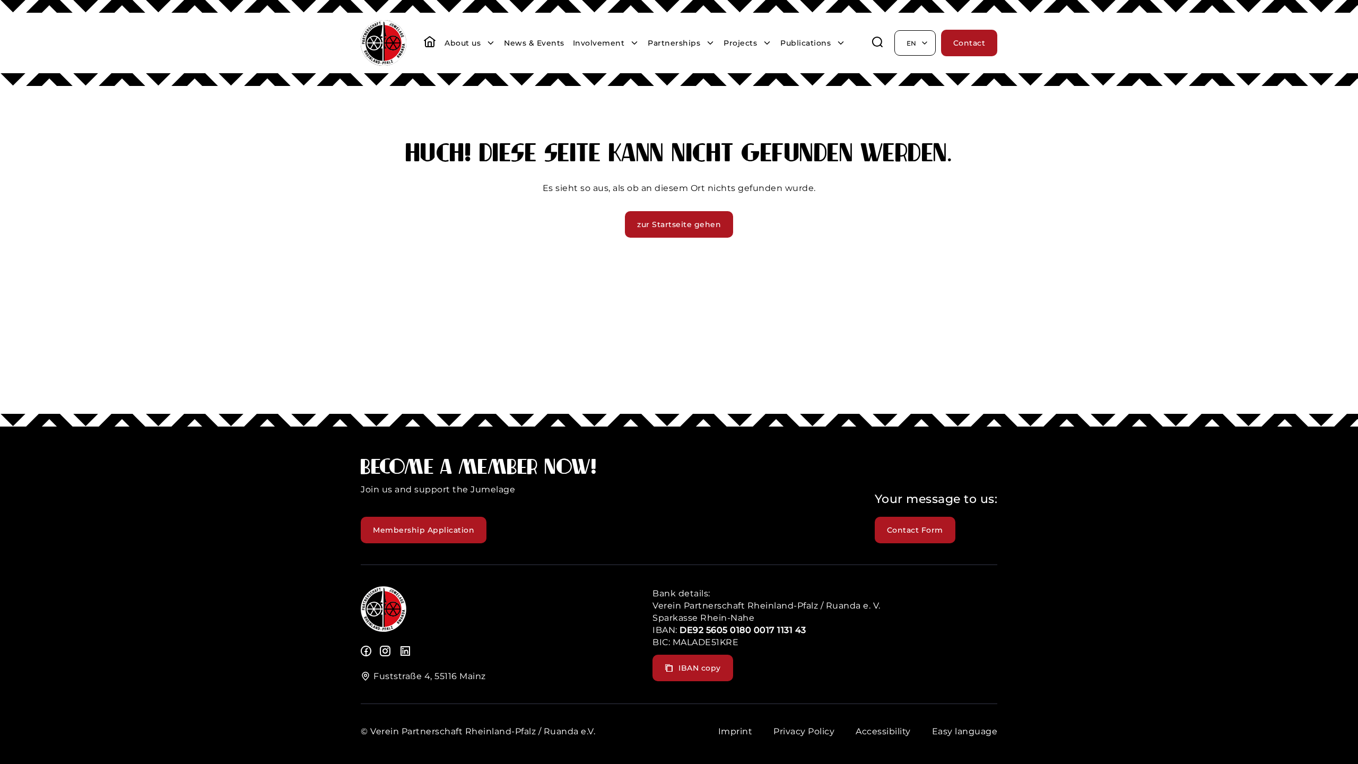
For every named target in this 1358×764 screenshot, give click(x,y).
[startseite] (429, 43)
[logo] (383, 629)
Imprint (735, 731)
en (912, 43)
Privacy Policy (803, 731)
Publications (805, 43)
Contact (969, 43)
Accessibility (883, 731)
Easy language (965, 731)
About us (463, 43)
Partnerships (674, 43)
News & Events (534, 43)
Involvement (599, 43)
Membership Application (423, 530)
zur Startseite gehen (679, 224)
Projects (740, 43)
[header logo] (383, 63)
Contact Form (915, 530)
